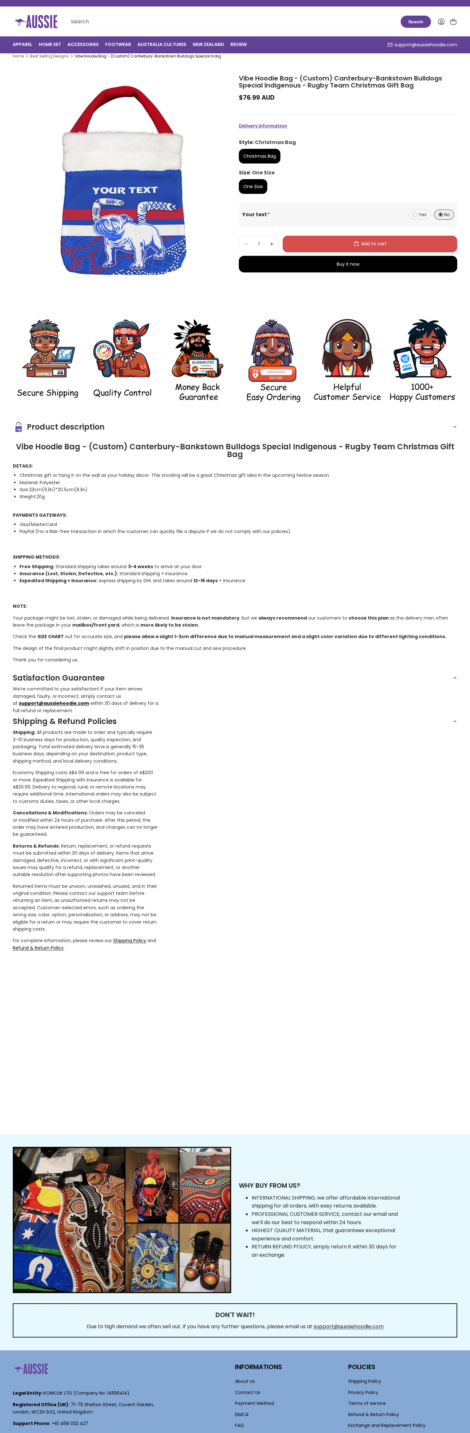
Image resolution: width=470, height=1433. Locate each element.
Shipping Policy (129, 940)
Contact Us (247, 1392)
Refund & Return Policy (38, 948)
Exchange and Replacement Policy (387, 1425)
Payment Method (254, 1403)
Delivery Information (263, 126)
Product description (66, 427)
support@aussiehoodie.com (426, 45)
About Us (245, 1381)
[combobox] (233, 21)
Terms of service (367, 1403)
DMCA (241, 1414)
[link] (47, 361)
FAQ (239, 1425)
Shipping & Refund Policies (65, 721)
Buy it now (348, 264)
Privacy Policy (363, 1392)
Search (415, 21)
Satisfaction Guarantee (59, 678)
